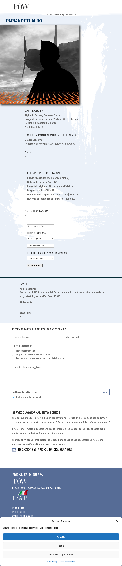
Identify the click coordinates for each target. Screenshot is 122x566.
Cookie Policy (51, 561)
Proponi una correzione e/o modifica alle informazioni (41, 358)
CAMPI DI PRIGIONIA (22, 516)
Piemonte (58, 14)
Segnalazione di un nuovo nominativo (33, 354)
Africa (49, 14)
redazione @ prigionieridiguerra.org (45, 450)
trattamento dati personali (28, 397)
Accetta (61, 537)
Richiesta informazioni (26, 350)
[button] (117, 521)
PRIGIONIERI (18, 512)
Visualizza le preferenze (61, 554)
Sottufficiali (70, 14)
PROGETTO (18, 508)
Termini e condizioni (66, 561)
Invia (104, 392)
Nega (61, 545)
